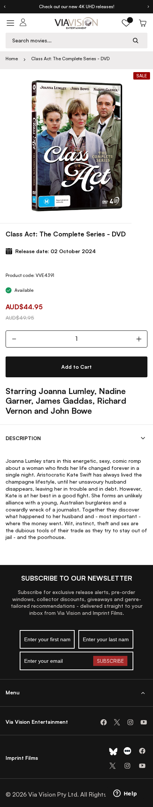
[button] (126, 23)
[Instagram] (130, 722)
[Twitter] (117, 722)
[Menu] (10, 23)
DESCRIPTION (23, 438)
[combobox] (69, 40)
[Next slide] (148, 6)
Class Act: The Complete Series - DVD (70, 58)
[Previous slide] (4, 6)
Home (12, 58)
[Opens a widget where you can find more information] (125, 794)
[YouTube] (143, 722)
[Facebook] (103, 722)
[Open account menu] (23, 23)
